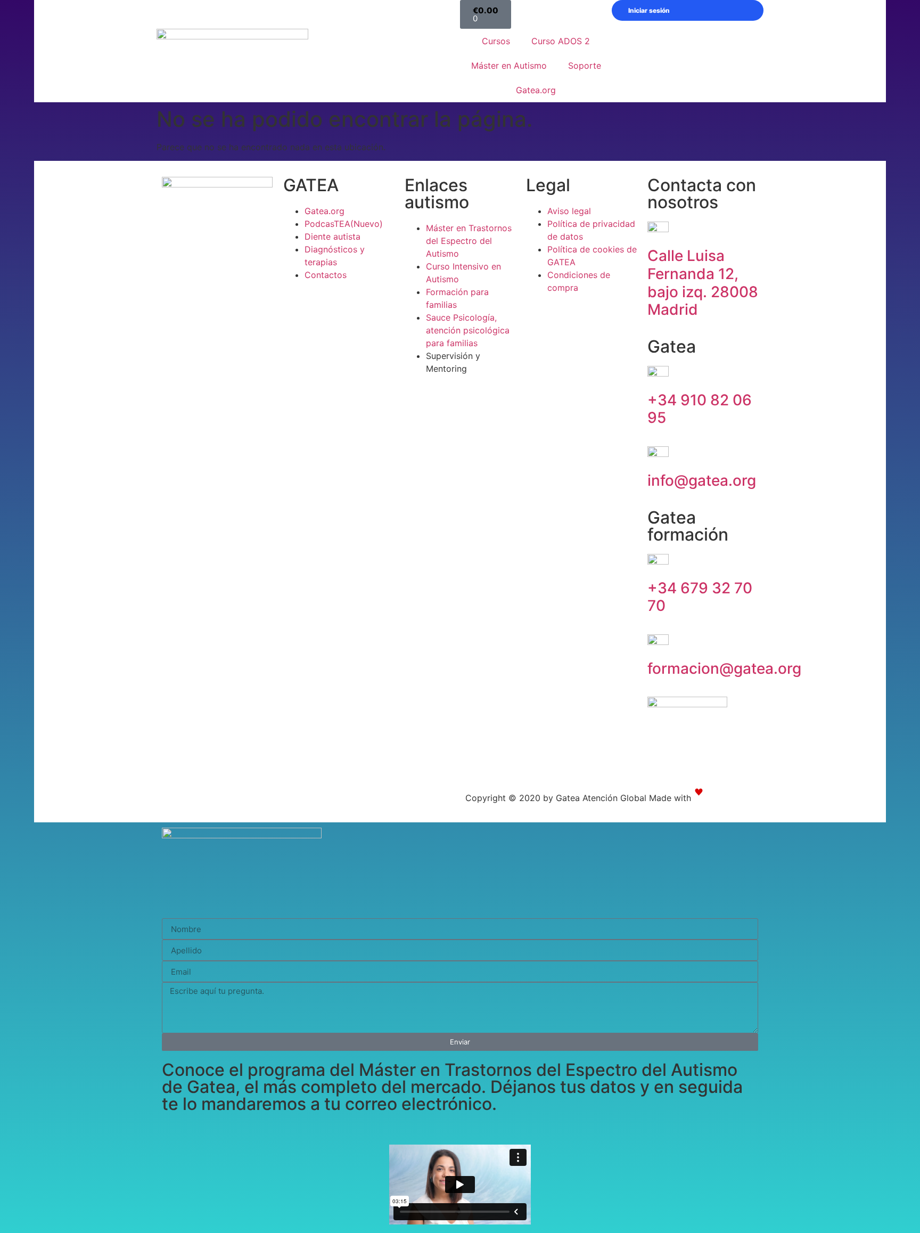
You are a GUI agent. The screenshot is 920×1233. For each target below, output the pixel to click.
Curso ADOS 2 (560, 41)
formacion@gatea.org (724, 668)
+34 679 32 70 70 (699, 597)
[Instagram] (52, 800)
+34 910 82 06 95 (699, 409)
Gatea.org (536, 90)
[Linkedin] (140, 800)
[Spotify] (111, 800)
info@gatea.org (701, 480)
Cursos (496, 41)
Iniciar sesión (649, 10)
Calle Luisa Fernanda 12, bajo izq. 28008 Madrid (702, 283)
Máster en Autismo (509, 65)
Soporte (584, 65)
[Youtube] (82, 800)
